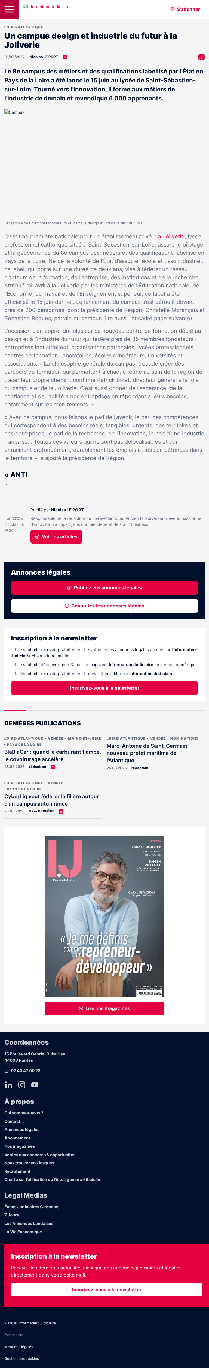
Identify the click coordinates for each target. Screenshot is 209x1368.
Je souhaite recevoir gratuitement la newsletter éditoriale (96, 673)
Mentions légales (18, 1347)
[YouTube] (34, 1085)
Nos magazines (19, 1146)
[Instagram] (21, 1085)
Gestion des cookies (21, 1358)
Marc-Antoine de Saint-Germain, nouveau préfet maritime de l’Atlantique (148, 753)
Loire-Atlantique (23, 27)
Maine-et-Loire (84, 738)
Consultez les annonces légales (107, 606)
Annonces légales (21, 1129)
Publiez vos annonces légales (108, 587)
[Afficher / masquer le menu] (9, 9)
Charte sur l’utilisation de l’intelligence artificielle (52, 1179)
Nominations (184, 738)
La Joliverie (170, 236)
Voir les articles (60, 536)
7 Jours (11, 1215)
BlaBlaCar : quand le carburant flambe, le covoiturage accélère (52, 755)
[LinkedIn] (8, 1085)
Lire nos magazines (107, 1008)
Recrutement (17, 1171)
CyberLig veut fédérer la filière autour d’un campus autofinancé (51, 800)
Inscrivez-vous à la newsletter (104, 688)
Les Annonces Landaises (28, 1223)
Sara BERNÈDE (41, 811)
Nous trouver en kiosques (29, 1162)
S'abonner (188, 9)
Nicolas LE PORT (44, 57)
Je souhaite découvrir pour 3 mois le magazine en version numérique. (107, 664)
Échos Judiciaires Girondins (31, 1206)
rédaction (37, 766)
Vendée (55, 738)
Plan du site (14, 1335)
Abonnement (17, 1138)
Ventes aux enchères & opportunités (39, 1154)
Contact (12, 1121)
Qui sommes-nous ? (23, 1112)
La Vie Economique (23, 1231)
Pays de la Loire (24, 745)
